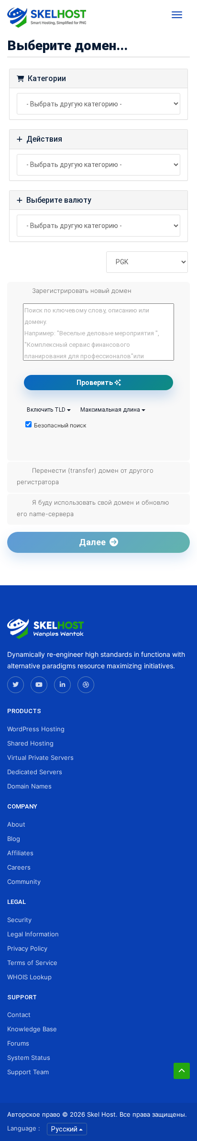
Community (24, 881)
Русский (65, 1129)
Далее (94, 542)
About (16, 824)
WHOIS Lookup (29, 977)
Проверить (95, 382)
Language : (23, 1128)
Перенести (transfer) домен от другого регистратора (85, 476)
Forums (18, 1043)
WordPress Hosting (36, 729)
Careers (19, 867)
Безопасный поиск (60, 425)
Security (19, 919)
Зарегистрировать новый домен (81, 290)
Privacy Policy (27, 948)
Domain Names (29, 786)
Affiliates (20, 853)
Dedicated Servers (34, 772)
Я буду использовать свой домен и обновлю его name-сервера (93, 508)
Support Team (28, 1072)
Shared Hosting (30, 743)
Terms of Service (32, 962)
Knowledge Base (32, 1029)
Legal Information (33, 934)
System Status (28, 1057)
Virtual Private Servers (40, 757)
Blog (13, 838)
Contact (19, 1014)
